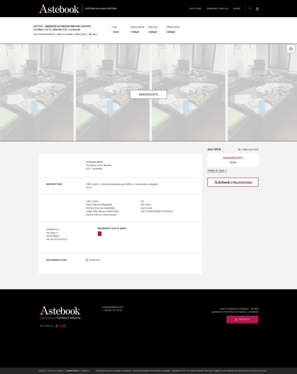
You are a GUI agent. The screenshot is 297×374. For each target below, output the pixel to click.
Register (243, 319)
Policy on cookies (55, 371)
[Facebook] (57, 326)
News (237, 9)
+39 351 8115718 (113, 310)
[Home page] (59, 8)
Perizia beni (94, 260)
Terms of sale (216, 171)
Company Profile (217, 9)
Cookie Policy (72, 371)
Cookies (84, 371)
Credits (41, 371)
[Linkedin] (64, 326)
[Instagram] (60, 326)
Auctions (195, 9)
